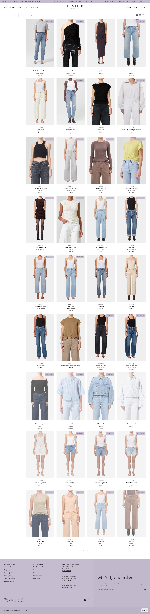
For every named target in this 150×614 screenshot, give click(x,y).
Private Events (37, 576)
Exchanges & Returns (10, 573)
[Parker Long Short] (40, 454)
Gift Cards (36, 579)
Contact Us (7, 567)
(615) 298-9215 (66, 571)
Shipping (7, 570)
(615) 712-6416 (66, 580)
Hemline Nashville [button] (70, 564)
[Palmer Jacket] (131, 396)
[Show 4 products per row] (144, 15)
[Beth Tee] (101, 101)
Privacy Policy (8, 576)
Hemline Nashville (14, 610)
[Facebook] (85, 600)
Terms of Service (9, 579)
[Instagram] (88, 600)
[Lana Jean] (101, 278)
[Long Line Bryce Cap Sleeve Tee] (71, 337)
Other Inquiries (9, 581)
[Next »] (94, 551)
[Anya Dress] (101, 43)
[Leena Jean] (40, 337)
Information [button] (10, 564)
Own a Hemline (38, 573)
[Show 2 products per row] (137, 15)
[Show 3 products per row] (140, 15)
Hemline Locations (39, 567)
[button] (12, 7)
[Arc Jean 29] (40, 101)
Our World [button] (38, 564)
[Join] (143, 589)
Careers (35, 570)
